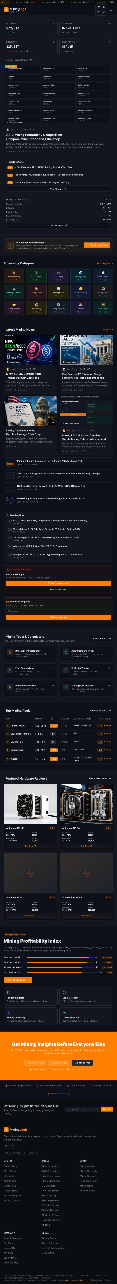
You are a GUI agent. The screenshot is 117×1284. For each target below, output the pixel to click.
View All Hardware (98, 778)
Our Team (8, 1243)
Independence (97, 1280)
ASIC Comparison (50, 1171)
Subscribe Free (82, 1062)
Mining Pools (10, 1185)
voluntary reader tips (74, 1280)
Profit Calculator (50, 1166)
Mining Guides (87, 1166)
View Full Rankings (15, 980)
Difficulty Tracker (50, 1205)
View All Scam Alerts (58, 589)
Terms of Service (50, 1243)
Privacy (98, 1276)
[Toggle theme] (103, 12)
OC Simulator (48, 1185)
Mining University (88, 1171)
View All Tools (100, 638)
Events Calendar (88, 1190)
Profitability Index (50, 1210)
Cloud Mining (10, 1171)
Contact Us (9, 1248)
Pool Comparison (50, 1200)
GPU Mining (9, 1176)
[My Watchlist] (98, 7)
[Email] (12, 1146)
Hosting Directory (12, 1200)
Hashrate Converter (51, 1220)
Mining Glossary (88, 1176)
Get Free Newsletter (58, 617)
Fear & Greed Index (51, 1181)
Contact (108, 1280)
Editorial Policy (11, 1262)
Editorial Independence (53, 1248)
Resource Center (88, 1181)
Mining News (86, 1185)
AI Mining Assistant (51, 1215)
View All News (56, 189)
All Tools (46, 1224)
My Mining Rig (49, 1195)
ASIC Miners (10, 1181)
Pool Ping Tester (50, 1190)
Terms (105, 1276)
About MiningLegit (13, 1238)
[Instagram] (6, 1146)
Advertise (8, 1253)
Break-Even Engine (51, 1176)
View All (107, 329)
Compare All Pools (98, 710)
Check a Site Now (99, 245)
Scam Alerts (10, 1257)
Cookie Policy (48, 1253)
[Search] (98, 12)
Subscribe (107, 1109)
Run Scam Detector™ (60, 583)
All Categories (104, 263)
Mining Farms (10, 1190)
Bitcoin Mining (11, 1166)
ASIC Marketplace (13, 1195)
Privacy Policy (49, 1238)
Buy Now (29, 846)
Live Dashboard (56, 225)
